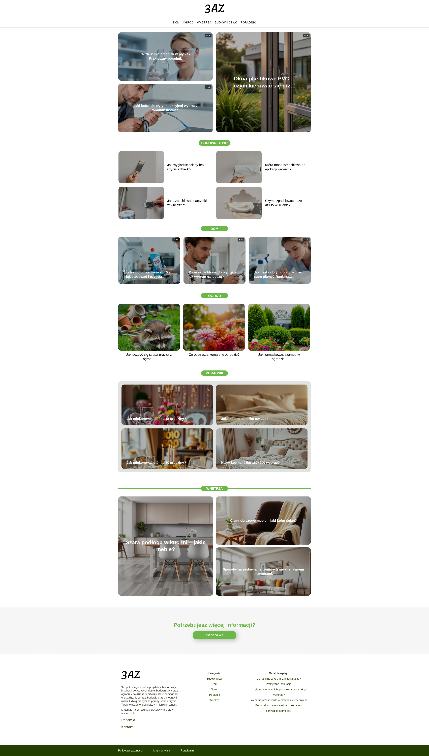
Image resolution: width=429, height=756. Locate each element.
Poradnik (248, 22)
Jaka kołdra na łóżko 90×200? (244, 419)
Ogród (188, 22)
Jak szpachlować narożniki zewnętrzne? (187, 203)
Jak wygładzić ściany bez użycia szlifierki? (185, 167)
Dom (176, 22)
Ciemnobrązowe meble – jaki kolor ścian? (263, 520)
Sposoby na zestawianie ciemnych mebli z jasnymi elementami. (263, 572)
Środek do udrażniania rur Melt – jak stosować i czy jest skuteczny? (148, 274)
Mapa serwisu (161, 750)
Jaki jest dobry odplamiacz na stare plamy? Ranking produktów (278, 274)
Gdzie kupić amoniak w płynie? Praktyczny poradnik (166, 56)
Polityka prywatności (130, 750)
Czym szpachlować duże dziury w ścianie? (283, 203)
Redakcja (128, 720)
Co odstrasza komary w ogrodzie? (214, 354)
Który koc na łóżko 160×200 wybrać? (250, 462)
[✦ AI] (282, 131)
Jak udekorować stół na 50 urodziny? (156, 462)
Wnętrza (204, 22)
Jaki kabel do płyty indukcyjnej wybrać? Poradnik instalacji (166, 108)
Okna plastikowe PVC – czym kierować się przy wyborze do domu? (263, 82)
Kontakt (127, 727)
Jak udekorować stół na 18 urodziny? (156, 419)
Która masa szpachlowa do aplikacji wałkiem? (285, 167)
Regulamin (187, 750)
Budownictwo (226, 22)
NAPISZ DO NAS (214, 635)
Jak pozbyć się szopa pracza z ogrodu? (149, 357)
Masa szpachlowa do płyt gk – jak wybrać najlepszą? (212, 274)
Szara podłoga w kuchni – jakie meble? (166, 545)
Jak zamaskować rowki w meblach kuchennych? (279, 700)
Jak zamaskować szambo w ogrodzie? (279, 357)
